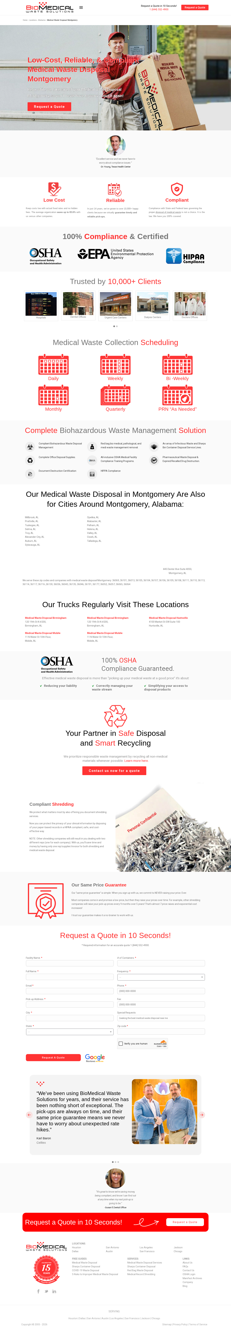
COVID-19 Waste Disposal (85, 1270)
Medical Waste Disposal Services (144, 1262)
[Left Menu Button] (81, 9)
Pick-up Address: (35, 999)
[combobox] (161, 977)
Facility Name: (34, 958)
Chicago (178, 1251)
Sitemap (166, 1324)
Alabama (41, 20)
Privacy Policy (180, 1324)
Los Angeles (146, 1247)
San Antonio (112, 1247)
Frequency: (124, 971)
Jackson (178, 1247)
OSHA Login (189, 1274)
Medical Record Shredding (141, 1274)
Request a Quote (195, 7)
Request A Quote (53, 1057)
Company (188, 1282)
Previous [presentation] (29, 1115)
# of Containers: (126, 958)
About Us (187, 1262)
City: (29, 1012)
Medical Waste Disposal (84, 1262)
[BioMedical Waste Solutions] (54, 7)
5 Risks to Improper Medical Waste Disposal (95, 1274)
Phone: (121, 985)
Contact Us (188, 1270)
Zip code (122, 1026)
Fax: (119, 999)
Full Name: (32, 971)
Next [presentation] (201, 1115)
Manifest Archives (192, 1278)
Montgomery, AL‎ (177, 573)
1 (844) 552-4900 (158, 9)
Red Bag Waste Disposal (140, 1270)
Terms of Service (198, 1324)
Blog (185, 1286)
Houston (76, 1247)
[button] (114, 326)
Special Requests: (126, 1012)
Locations (33, 20)
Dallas (75, 1251)
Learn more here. (136, 761)
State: (30, 1026)
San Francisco (147, 1251)
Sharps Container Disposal (86, 1266)
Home (25, 20)
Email (29, 985)
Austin (109, 1251)
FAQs (185, 1266)
